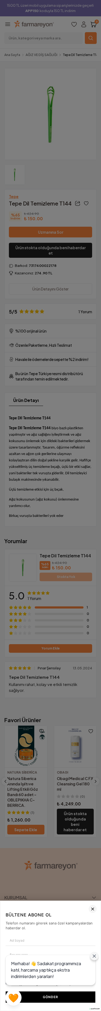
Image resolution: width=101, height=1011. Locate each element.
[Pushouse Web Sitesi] (94, 1009)
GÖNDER (50, 997)
